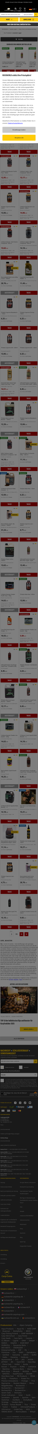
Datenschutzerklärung (15, 123)
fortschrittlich (28, 14)
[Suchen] (36, 14)
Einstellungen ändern (19, 130)
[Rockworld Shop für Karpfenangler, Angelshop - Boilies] (8, 9)
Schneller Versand (9, 2)
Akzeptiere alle (19, 138)
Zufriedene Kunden (27, 2)
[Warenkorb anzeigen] (25, 9)
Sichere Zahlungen (18, 2)
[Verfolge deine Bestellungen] (16, 9)
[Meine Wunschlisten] (20, 9)
